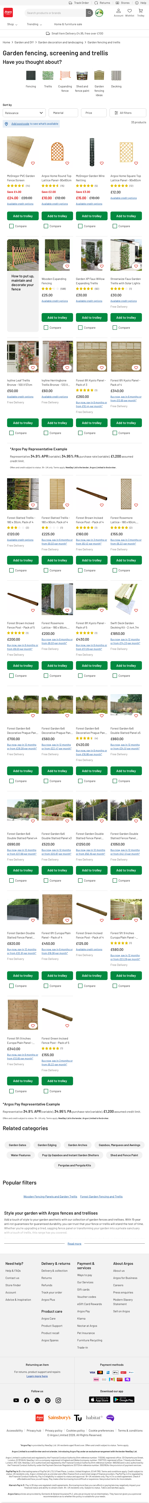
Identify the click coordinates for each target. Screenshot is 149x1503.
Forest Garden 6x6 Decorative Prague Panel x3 (91, 731)
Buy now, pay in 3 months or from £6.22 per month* (126, 541)
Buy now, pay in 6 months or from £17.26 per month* (91, 647)
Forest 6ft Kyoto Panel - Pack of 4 (125, 382)
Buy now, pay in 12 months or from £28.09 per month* (22, 746)
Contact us (12, 1277)
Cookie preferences (101, 1430)
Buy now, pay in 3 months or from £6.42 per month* (91, 541)
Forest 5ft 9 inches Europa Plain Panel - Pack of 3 (19, 1041)
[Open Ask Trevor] (99, 13)
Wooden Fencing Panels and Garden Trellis (50, 1196)
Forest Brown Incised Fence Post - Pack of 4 (90, 520)
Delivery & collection (54, 1270)
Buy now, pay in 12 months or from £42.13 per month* (125, 851)
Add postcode (20, 123)
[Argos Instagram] (58, 1400)
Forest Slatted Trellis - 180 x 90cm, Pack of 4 (56, 520)
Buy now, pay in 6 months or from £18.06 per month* (57, 951)
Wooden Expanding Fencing (54, 281)
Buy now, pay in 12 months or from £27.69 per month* (22, 851)
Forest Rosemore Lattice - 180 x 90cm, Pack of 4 (54, 625)
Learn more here (37, 1376)
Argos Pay (83, 1311)
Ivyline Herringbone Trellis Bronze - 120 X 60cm (55, 383)
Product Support (52, 1325)
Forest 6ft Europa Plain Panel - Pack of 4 (56, 935)
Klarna (81, 1318)
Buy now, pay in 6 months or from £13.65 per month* (126, 398)
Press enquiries (123, 1292)
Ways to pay (84, 1275)
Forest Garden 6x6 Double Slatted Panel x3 (57, 836)
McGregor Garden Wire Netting (90, 178)
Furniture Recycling (89, 1340)
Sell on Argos (121, 1311)
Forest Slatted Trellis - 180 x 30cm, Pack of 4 (21, 520)
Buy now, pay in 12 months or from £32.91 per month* (21, 951)
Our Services (85, 1282)
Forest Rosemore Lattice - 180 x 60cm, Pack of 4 (123, 520)
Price (89, 112)
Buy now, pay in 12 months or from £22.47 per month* (57, 746)
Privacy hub (34, 1430)
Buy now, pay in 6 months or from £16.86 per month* (91, 752)
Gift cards (83, 1289)
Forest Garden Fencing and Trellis (101, 1196)
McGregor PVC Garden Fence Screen (21, 178)
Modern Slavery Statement (123, 1302)
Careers (118, 1285)
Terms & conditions (130, 1430)
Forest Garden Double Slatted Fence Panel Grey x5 (90, 836)
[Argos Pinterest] (47, 1400)
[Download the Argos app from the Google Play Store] (123, 1402)
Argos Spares (50, 1340)
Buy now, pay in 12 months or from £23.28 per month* (125, 957)
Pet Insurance (86, 1333)
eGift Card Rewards (89, 1304)
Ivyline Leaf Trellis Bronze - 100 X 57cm (19, 382)
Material (58, 112)
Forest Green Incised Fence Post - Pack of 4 (90, 935)
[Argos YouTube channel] (16, 1400)
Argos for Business (125, 1277)
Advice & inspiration (18, 1299)
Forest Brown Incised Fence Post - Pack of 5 (21, 625)
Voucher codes (86, 1296)
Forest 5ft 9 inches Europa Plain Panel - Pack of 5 (123, 935)
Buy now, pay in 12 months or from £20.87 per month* (56, 851)
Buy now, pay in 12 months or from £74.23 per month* (125, 641)
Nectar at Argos (87, 1325)
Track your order (51, 1292)
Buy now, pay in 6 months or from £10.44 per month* (91, 404)
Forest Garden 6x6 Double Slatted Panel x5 (125, 730)
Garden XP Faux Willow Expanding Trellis (90, 281)
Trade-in (82, 1347)
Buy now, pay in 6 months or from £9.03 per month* (57, 541)
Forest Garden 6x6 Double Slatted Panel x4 (22, 836)
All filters (126, 112)
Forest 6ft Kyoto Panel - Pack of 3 (91, 382)
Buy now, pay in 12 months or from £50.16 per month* (90, 851)
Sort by (7, 104)
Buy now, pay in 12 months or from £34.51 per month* (125, 746)
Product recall (50, 1333)
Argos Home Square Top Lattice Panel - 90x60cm (125, 178)
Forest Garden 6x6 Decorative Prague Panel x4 (57, 731)
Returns (46, 1277)
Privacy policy (53, 1430)
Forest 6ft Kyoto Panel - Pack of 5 (91, 625)
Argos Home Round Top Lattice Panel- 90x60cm (56, 178)
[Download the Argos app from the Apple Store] (99, 1402)
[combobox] (55, 13)
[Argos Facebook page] (26, 1400)
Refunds (46, 1285)
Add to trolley (23, 216)
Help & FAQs (13, 1270)
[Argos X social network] (37, 1400)
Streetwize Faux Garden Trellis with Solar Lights (125, 281)
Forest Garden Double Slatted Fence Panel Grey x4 (124, 836)
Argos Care (48, 1318)
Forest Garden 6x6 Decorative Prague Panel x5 (22, 731)
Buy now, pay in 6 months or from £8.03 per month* (22, 647)
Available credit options (20, 203)
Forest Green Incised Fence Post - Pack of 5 (55, 1040)
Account (10, 1292)
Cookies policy (75, 1430)
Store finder (13, 1285)
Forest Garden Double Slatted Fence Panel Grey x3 (21, 935)
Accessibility (15, 1430)
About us (119, 1270)
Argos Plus (48, 1299)
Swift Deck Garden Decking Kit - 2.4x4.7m (124, 625)
